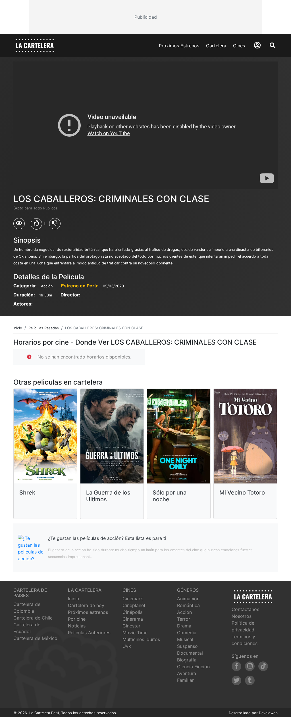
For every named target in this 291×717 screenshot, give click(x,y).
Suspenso (187, 646)
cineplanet (134, 605)
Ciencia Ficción (193, 666)
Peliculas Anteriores (89, 632)
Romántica (188, 605)
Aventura (186, 673)
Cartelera (216, 45)
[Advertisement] (145, 17)
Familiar (185, 680)
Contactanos (245, 609)
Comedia (186, 632)
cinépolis (132, 612)
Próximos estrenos (88, 612)
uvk (126, 646)
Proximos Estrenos (179, 45)
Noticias (77, 626)
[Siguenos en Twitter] (236, 680)
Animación (188, 598)
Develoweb (268, 713)
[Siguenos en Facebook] (236, 666)
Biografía (186, 660)
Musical (185, 639)
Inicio (73, 598)
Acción (184, 612)
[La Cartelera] (34, 45)
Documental (190, 653)
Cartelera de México (35, 638)
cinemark (132, 598)
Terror (183, 619)
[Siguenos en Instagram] (250, 666)
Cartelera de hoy (86, 605)
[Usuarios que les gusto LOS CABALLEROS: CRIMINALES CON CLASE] (36, 224)
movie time (134, 632)
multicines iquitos (141, 639)
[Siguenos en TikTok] (263, 666)
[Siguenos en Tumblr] (250, 680)
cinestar (131, 626)
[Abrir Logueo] (257, 45)
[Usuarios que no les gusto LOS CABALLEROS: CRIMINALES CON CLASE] (55, 223)
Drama (184, 626)
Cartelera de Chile (33, 618)
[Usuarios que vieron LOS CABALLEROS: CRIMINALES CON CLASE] (19, 223)
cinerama (132, 619)
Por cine (77, 619)
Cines (239, 45)
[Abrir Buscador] (272, 45)
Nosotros (241, 616)
